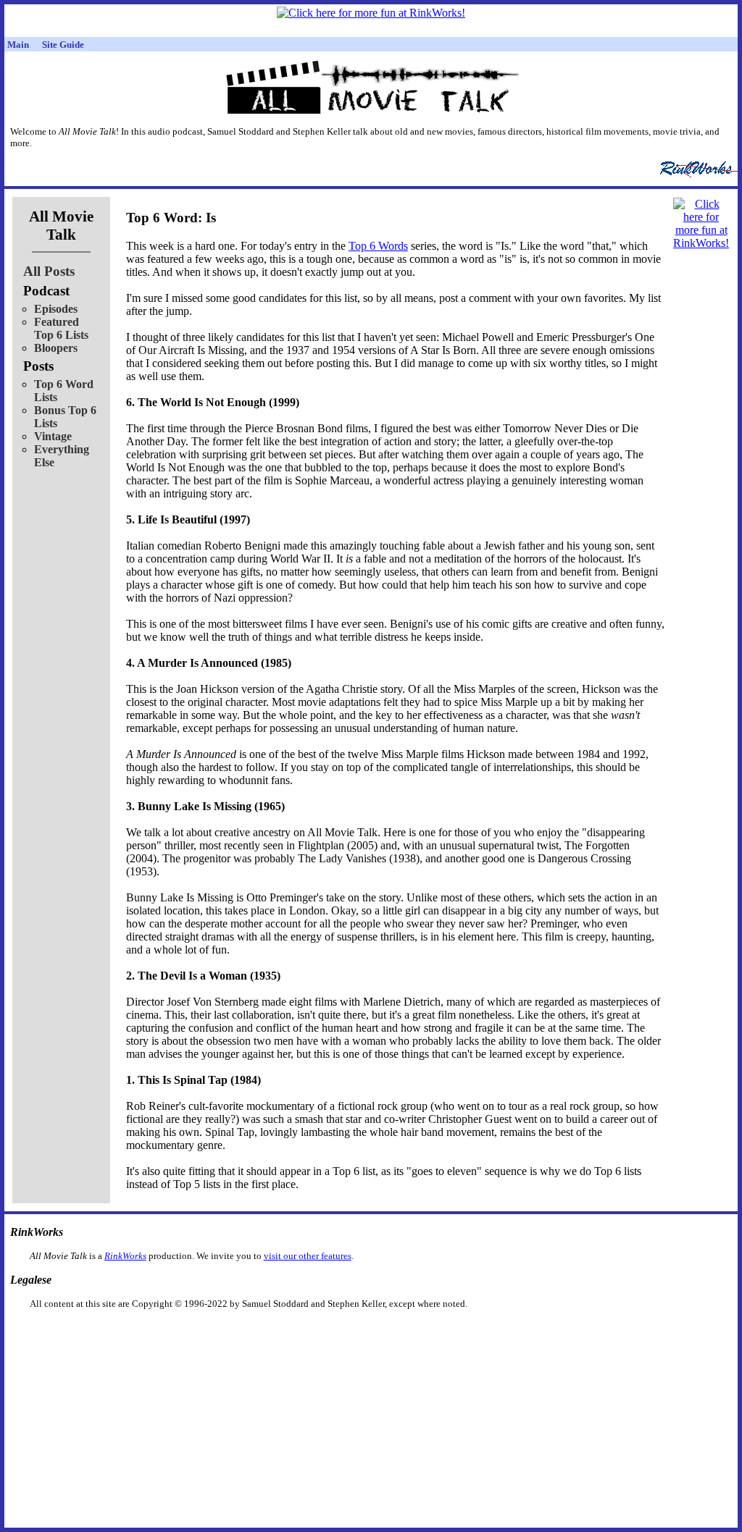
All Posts (49, 271)
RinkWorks (125, 1255)
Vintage (53, 436)
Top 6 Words (378, 246)
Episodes (56, 309)
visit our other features (307, 1255)
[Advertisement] (296, 1332)
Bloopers (56, 348)
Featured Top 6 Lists (61, 328)
